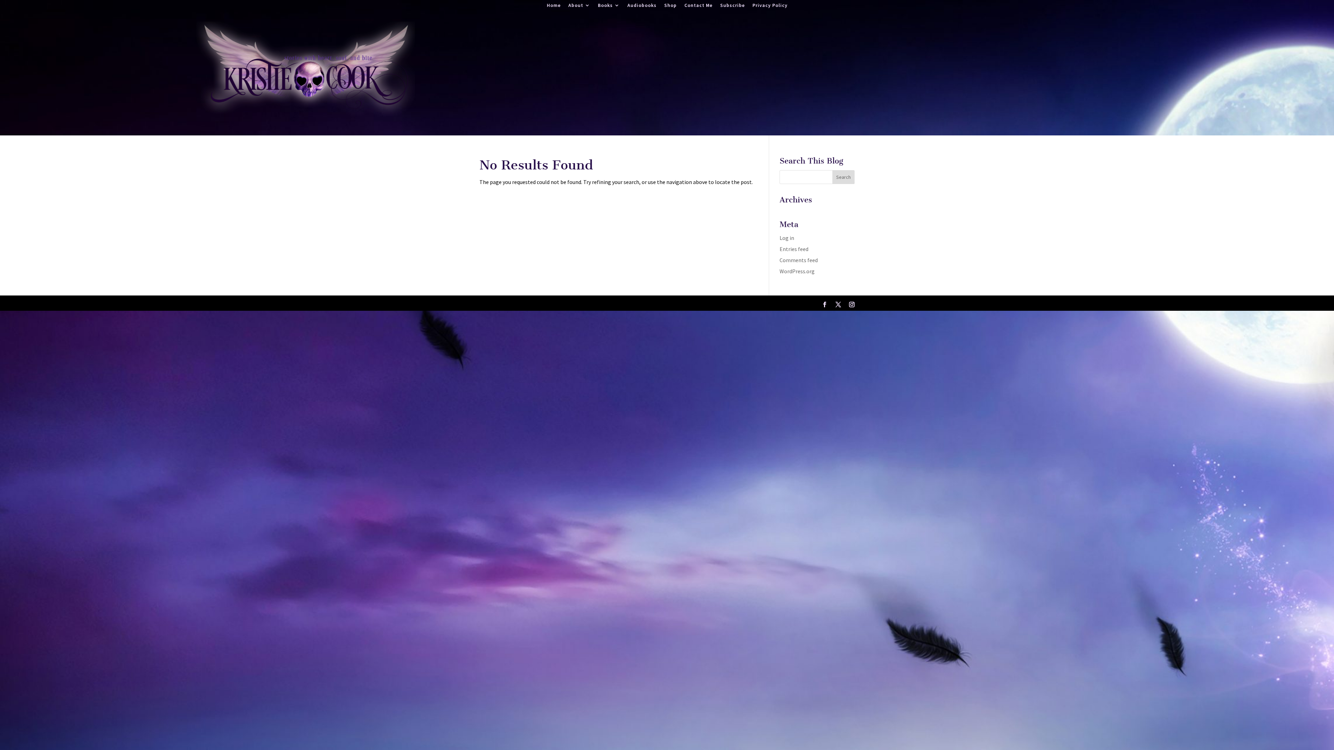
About (575, 5)
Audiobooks (642, 5)
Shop (670, 5)
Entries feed (794, 248)
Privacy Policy (770, 5)
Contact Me (698, 5)
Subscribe (732, 5)
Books (605, 5)
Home (554, 5)
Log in (787, 237)
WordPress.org (797, 271)
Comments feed (799, 260)
